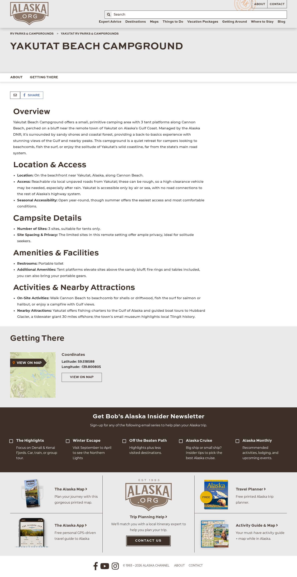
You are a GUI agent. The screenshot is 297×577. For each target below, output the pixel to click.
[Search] (109, 15)
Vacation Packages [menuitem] (202, 21)
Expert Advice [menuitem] (110, 21)
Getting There (44, 77)
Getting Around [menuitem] (234, 21)
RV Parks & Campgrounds (32, 33)
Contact (277, 4)
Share (33, 95)
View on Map (82, 377)
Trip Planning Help (147, 517)
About (259, 4)
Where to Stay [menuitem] (262, 21)
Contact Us (148, 540)
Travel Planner (250, 489)
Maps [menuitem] (154, 21)
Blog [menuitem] (281, 21)
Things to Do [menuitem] (173, 21)
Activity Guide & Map (256, 525)
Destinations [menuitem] (135, 21)
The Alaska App (70, 525)
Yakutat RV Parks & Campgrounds (90, 33)
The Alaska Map (70, 489)
